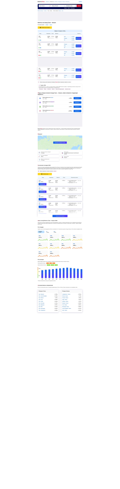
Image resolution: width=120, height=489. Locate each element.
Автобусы (56, 1)
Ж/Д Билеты (52, 1)
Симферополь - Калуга (66, 294)
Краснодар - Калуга (65, 306)
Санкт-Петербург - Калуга (66, 308)
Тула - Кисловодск (42, 308)
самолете (52, 110)
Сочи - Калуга (64, 304)
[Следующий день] (76, 6)
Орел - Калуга (64, 310)
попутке (51, 97)
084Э (39, 195)
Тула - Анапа (41, 301)
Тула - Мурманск (41, 304)
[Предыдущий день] (65, 6)
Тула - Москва (41, 297)
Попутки (63, 1)
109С (39, 203)
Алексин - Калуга (65, 297)
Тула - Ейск (41, 306)
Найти (79, 5)
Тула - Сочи (41, 299)
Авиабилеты (48, 1)
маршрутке (52, 101)
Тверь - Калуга (64, 299)
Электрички (67, 1)
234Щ (39, 180)
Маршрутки (60, 1)
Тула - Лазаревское (42, 310)
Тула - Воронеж (41, 294)
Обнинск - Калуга (65, 301)
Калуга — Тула (61, 10)
